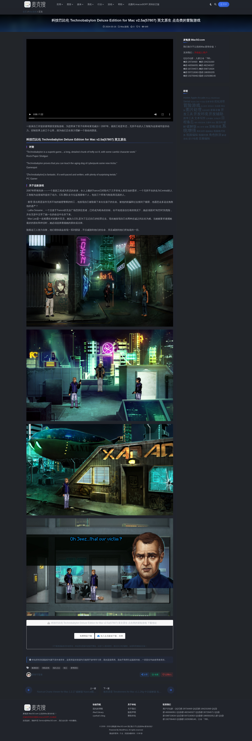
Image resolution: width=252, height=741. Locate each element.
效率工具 (188, 118)
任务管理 (209, 102)
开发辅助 (216, 114)
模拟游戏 (201, 122)
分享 (146, 674)
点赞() (168, 674)
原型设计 (211, 106)
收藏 (157, 674)
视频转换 (203, 134)
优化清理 (219, 101)
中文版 (202, 102)
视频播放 (209, 131)
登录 (225, 4)
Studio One (195, 102)
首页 (25, 11)
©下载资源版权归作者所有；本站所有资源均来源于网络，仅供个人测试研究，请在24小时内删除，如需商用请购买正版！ (100, 646)
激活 (213, 122)
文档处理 (217, 118)
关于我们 (132, 709)
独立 (65, 668)
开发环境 (201, 114)
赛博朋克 (74, 668)
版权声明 (132, 712)
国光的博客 (98, 709)
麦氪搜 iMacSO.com (119, 726)
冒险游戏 (45, 668)
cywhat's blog (99, 716)
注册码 (208, 122)
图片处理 (194, 109)
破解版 (192, 126)
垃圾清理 (206, 110)
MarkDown (215, 98)
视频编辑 (192, 134)
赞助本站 (132, 716)
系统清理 (201, 131)
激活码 (219, 122)
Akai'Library (98, 712)
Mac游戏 (33, 11)
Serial (186, 101)
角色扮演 (215, 134)
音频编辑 (204, 138)
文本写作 (199, 118)
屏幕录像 (215, 110)
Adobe (186, 98)
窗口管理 (200, 127)
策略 (207, 127)
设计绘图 (193, 138)
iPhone (208, 98)
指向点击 (56, 668)
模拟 (196, 122)
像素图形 (35, 668)
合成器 (217, 106)
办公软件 (204, 106)
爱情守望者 (37, 674)
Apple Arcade (198, 97)
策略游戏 (215, 126)
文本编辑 (209, 118)
